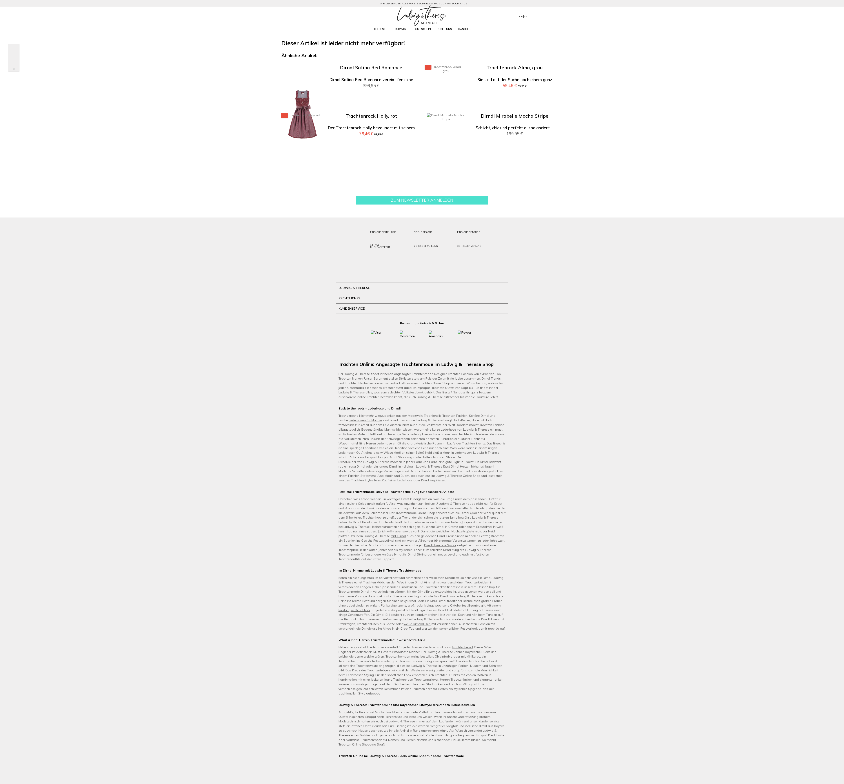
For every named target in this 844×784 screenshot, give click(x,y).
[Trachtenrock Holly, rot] (302, 162)
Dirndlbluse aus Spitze (440, 545)
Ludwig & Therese (402, 721)
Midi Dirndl (398, 536)
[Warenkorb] (553, 16)
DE (521, 16)
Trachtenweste (367, 666)
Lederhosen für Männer (365, 420)
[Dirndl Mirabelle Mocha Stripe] (445, 162)
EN (526, 16)
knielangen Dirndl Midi (354, 610)
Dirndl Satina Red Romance (371, 67)
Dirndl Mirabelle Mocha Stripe (514, 116)
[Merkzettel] (545, 16)
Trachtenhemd (462, 647)
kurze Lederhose (444, 429)
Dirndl (485, 416)
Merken (408, 75)
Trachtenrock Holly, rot (371, 116)
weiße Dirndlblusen (417, 624)
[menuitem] (327, 16)
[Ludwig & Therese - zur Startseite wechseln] (421, 15)
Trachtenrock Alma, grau (515, 67)
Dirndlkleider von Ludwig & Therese (363, 462)
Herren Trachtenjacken (456, 680)
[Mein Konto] (536, 16)
